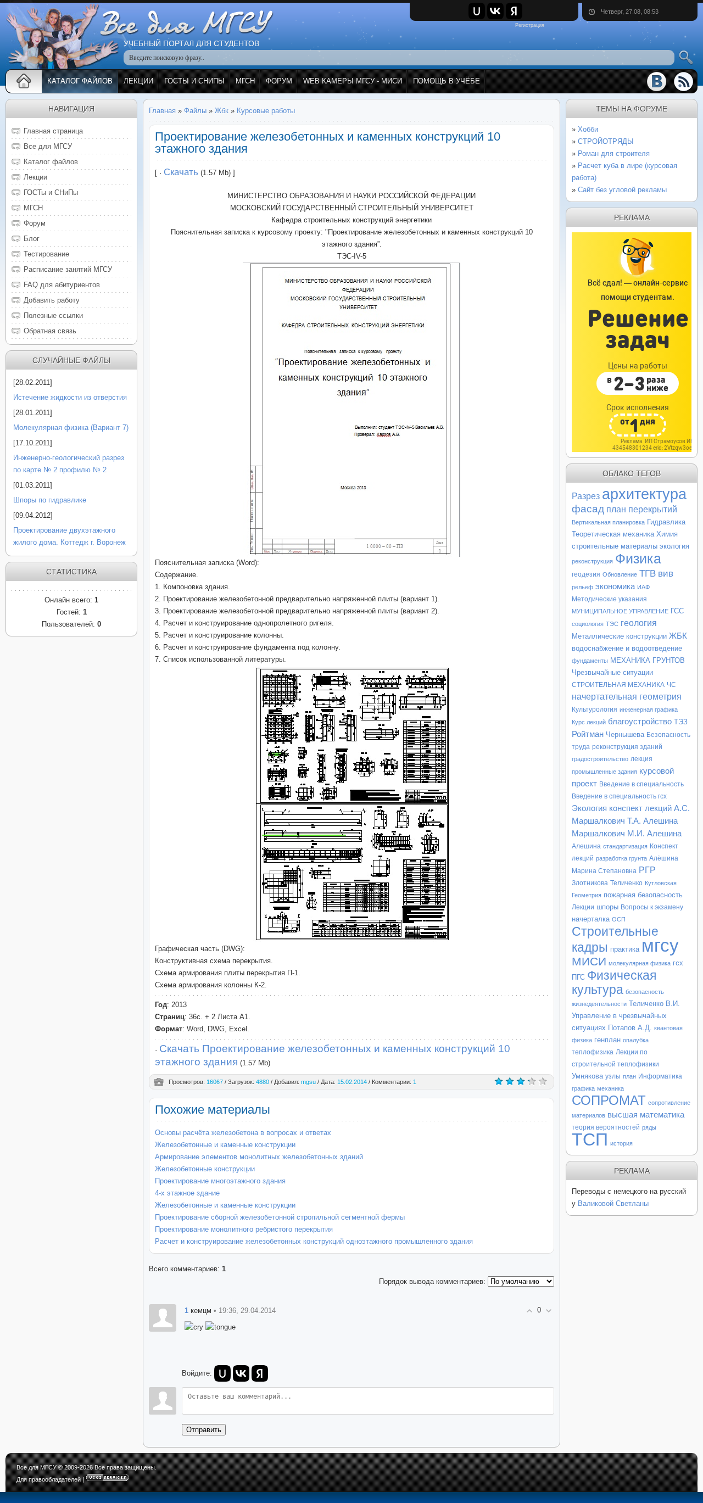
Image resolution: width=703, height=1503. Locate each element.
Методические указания (609, 599)
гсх (678, 963)
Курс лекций (589, 722)
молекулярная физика (640, 963)
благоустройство (640, 721)
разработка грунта (621, 858)
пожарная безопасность (643, 895)
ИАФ (643, 587)
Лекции (583, 907)
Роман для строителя (614, 153)
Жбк (221, 111)
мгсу (660, 945)
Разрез (586, 496)
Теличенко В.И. (654, 1003)
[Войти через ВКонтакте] (495, 11)
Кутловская (661, 883)
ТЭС (612, 624)
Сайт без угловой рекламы (622, 190)
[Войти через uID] (476, 11)
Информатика (660, 1076)
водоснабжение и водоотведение (627, 648)
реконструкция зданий (627, 747)
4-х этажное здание (187, 1193)
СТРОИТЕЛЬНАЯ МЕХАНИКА (618, 685)
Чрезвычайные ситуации (612, 672)
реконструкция (592, 561)
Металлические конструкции (619, 636)
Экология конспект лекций (622, 808)
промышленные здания (604, 771)
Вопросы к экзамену (652, 907)
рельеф (582, 587)
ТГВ (647, 573)
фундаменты (590, 660)
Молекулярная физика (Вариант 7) (71, 427)
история (621, 1143)
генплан (607, 1040)
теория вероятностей (606, 1127)
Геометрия (586, 895)
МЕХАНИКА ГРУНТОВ (647, 660)
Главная (162, 111)
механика (610, 1088)
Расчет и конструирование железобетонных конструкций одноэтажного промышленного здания (314, 1241)
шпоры (607, 907)
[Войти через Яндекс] (514, 11)
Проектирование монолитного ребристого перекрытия (244, 1229)
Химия (667, 534)
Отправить (203, 1430)
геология (639, 623)
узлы (613, 1076)
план (629, 1076)
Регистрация (529, 25)
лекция (641, 759)
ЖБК (678, 636)
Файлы (195, 111)
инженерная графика (649, 709)
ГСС (677, 611)
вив (665, 573)
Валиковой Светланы (613, 1203)
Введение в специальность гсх (619, 796)
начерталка (591, 919)
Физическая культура (614, 982)
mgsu (308, 1082)
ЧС (671, 685)
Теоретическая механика (613, 534)
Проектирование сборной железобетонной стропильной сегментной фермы (280, 1217)
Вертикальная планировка (608, 522)
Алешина (586, 846)
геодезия (586, 574)
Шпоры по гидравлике (49, 500)
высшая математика (645, 1114)
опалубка (636, 1040)
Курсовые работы (266, 111)
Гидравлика (666, 522)
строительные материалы (614, 546)
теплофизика (592, 1052)
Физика (638, 558)
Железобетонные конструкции (205, 1169)
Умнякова (587, 1076)
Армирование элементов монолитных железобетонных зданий (259, 1157)
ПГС (578, 977)
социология (588, 624)
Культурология (594, 709)
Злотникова (590, 883)
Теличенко (626, 883)
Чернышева (625, 734)
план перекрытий (641, 509)
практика (624, 949)
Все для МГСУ (36, 1467)
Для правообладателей (48, 1479)
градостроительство (600, 759)
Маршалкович (598, 833)
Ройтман (588, 734)
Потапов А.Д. (630, 1028)
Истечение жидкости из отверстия (70, 397)
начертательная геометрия (627, 696)
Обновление (619, 574)
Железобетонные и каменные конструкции (225, 1145)
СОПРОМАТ (609, 1100)
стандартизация (625, 846)
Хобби (588, 129)
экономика (615, 586)
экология (674, 546)
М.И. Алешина (654, 833)
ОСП (619, 919)
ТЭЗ (681, 722)
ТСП (590, 1139)
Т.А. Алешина (652, 821)
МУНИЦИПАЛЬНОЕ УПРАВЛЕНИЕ (620, 611)
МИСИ (589, 961)
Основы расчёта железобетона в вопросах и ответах (243, 1132)
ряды (649, 1127)
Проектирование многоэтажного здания (220, 1181)
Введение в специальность (641, 784)
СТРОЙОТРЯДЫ (606, 141)
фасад (588, 509)
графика (583, 1088)
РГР (647, 870)
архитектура (644, 494)
